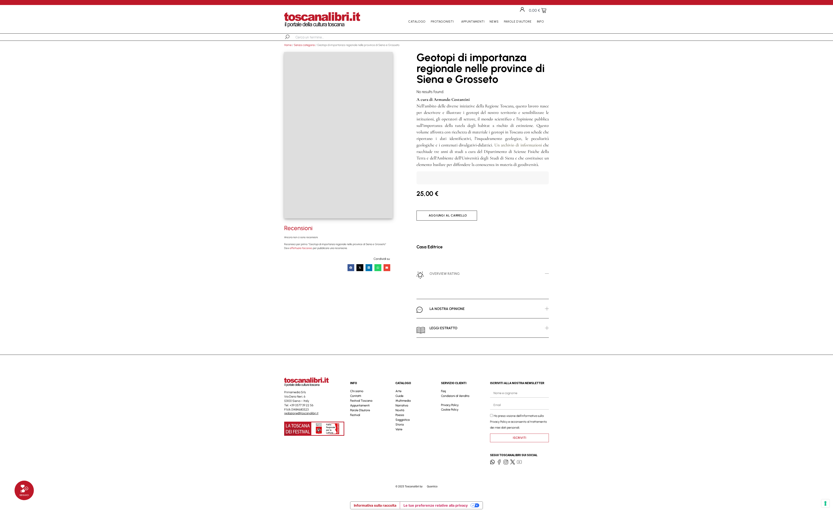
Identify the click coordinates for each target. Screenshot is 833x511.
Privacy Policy (450, 405)
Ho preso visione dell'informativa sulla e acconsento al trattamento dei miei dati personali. (518, 421)
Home (288, 45)
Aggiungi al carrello (448, 215)
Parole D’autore (518, 21)
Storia (399, 424)
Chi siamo (356, 391)
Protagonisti (442, 21)
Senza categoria (304, 45)
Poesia (399, 415)
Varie (398, 429)
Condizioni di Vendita (455, 396)
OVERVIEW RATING (445, 274)
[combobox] (318, 37)
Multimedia (403, 401)
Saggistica (402, 420)
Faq (443, 391)
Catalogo (417, 21)
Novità (399, 410)
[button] (351, 267)
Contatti (355, 396)
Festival (355, 415)
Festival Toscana (361, 401)
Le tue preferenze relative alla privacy (435, 505)
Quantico (432, 486)
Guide (399, 396)
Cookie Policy (449, 409)
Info (540, 21)
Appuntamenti (473, 21)
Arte (398, 391)
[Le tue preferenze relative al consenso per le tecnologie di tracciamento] (825, 503)
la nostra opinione (447, 309)
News (494, 21)
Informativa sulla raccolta (375, 505)
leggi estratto (443, 328)
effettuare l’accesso (301, 248)
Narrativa (401, 405)
